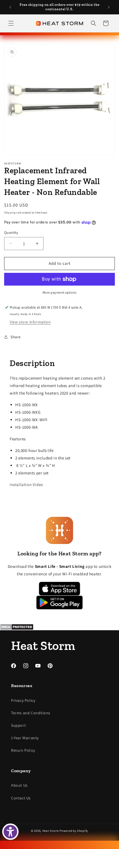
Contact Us (21, 797)
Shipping (10, 212)
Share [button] (16, 336)
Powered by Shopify (74, 831)
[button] (11, 23)
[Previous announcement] (10, 7)
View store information (30, 321)
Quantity (11, 232)
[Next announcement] (109, 7)
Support (18, 725)
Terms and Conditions (30, 712)
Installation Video (26, 484)
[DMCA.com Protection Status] (59, 627)
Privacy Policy (23, 700)
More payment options (60, 292)
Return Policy (23, 750)
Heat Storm (50, 831)
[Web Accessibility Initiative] (10, 831)
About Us (19, 785)
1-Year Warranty (25, 737)
